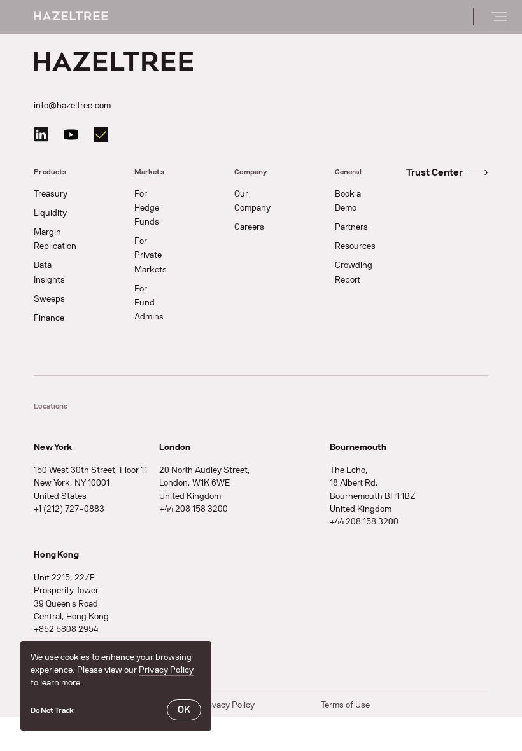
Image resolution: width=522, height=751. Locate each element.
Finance (49, 317)
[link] (447, 172)
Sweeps (49, 298)
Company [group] (250, 171)
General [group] (348, 171)
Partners (351, 226)
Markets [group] (149, 171)
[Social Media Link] (41, 134)
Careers (249, 226)
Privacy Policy (166, 669)
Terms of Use (345, 704)
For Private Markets (150, 254)
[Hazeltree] (71, 17)
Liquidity (50, 212)
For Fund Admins (149, 302)
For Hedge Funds (146, 207)
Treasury (50, 193)
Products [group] (50, 171)
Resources (355, 246)
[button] (52, 709)
